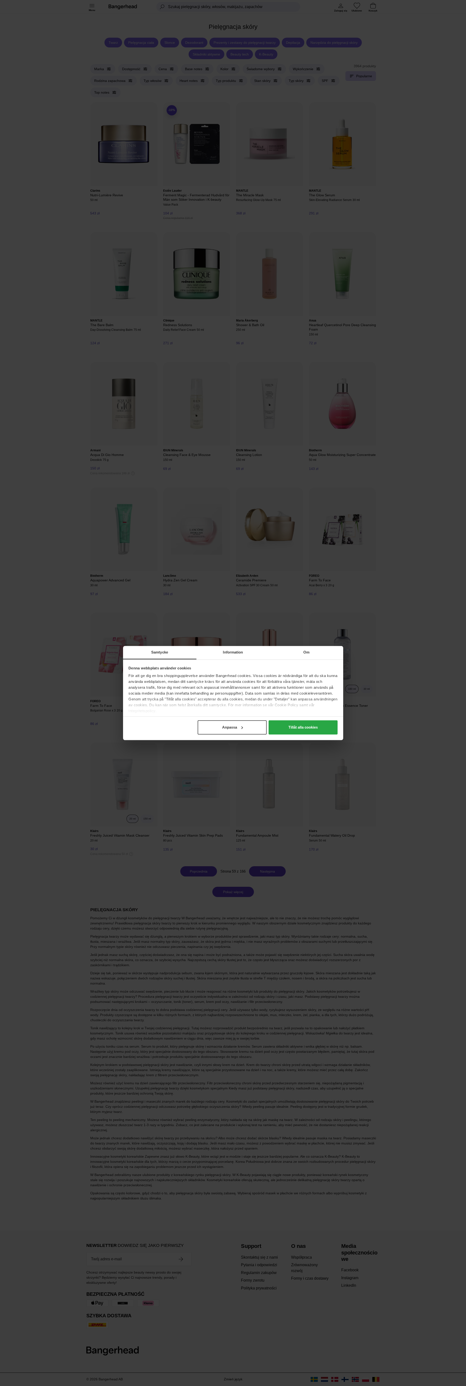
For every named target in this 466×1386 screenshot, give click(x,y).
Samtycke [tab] (159, 652)
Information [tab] (233, 652)
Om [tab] (306, 652)
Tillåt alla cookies (303, 727)
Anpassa (229, 727)
